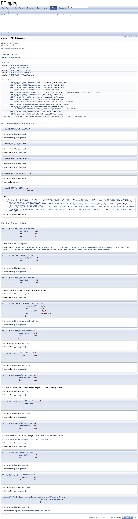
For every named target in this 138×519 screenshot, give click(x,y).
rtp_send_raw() (62, 249)
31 (15, 443)
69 (15, 134)
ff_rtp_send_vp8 (20, 111)
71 (15, 164)
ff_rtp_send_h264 (20, 85)
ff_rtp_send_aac (20, 95)
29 (15, 413)
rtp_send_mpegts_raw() (47, 249)
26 (15, 465)
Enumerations (43, 15)
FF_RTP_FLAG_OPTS (16, 75)
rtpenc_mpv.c (25, 413)
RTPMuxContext (14, 58)
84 (15, 268)
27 (15, 487)
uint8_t (50, 83)
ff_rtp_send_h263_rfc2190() (40, 511)
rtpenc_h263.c (25, 294)
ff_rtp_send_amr (20, 99)
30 (15, 391)
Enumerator (53, 15)
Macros (60, 15)
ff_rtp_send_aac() (19, 247)
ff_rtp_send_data (20, 83)
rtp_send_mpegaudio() (30, 249)
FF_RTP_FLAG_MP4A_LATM (18, 65)
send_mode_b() (103, 249)
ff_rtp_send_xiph (20, 107)
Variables (28, 15)
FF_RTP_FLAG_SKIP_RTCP (18, 70)
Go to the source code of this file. (12, 49)
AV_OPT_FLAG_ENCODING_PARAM (108, 199)
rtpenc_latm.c (25, 365)
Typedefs (34, 15)
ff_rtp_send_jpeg (20, 114)
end (85, 116)
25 (15, 343)
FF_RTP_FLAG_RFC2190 (17, 68)
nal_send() (16, 182)
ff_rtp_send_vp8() (108, 247)
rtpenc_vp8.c (24, 465)
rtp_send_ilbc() (16, 249)
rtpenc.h (23, 134)
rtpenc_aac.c (25, 343)
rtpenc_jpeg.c (25, 487)
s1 (42, 83)
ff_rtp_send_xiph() (122, 247)
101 (15, 321)
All (1, 15)
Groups (65, 15)
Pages (70, 15)
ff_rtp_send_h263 (20, 87)
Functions (20, 15)
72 (15, 178)
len (61, 83)
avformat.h (14, 43)
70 (15, 149)
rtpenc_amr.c (25, 391)
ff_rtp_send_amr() (33, 247)
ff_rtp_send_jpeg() (61, 247)
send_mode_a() (89, 249)
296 (15, 244)
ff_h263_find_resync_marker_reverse (27, 116)
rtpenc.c (24, 244)
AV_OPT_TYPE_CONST (80, 201)
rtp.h (12, 45)
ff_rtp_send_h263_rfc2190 (23, 92)
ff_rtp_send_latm (20, 97)
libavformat (4, 34)
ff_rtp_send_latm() (75, 247)
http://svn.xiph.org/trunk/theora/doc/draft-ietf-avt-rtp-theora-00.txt (27, 439)
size (62, 85)
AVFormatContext (33, 83)
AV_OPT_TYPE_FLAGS (61, 199)
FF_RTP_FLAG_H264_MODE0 (19, 72)
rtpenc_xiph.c (25, 443)
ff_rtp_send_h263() (47, 247)
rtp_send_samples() (76, 249)
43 (15, 294)
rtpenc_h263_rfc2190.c (29, 321)
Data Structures (8, 15)
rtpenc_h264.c (25, 268)
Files (15, 15)
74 (15, 214)
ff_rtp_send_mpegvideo (22, 104)
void (11, 83)
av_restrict (56, 116)
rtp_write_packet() (19, 138)
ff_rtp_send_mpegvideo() (92, 247)
